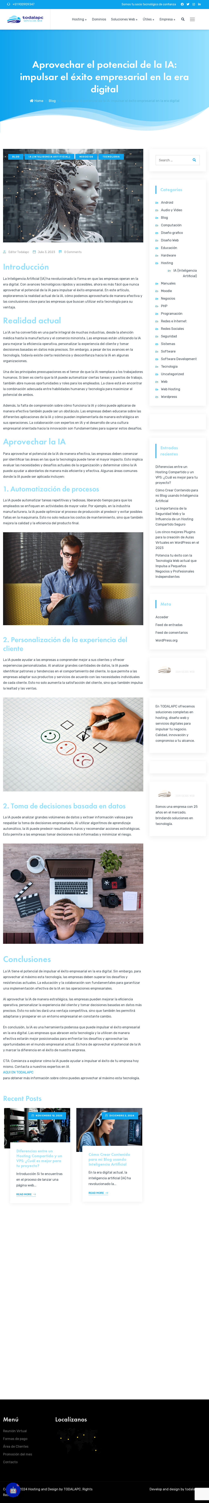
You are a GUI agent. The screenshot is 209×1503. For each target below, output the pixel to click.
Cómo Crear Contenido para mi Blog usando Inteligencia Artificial (109, 1159)
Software (168, 351)
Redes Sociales (172, 329)
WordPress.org (167, 640)
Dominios (99, 19)
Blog (52, 101)
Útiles (147, 19)
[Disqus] (73, 1330)
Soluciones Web (123, 19)
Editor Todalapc (18, 252)
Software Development (179, 359)
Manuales (168, 283)
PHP (164, 306)
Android (167, 202)
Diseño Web (170, 240)
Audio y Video (171, 210)
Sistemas (168, 344)
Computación (171, 225)
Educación (169, 248)
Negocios (86, 156)
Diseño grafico (172, 233)
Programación (171, 314)
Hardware (168, 255)
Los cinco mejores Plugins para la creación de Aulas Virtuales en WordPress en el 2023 (177, 540)
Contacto (10, 1462)
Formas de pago (15, 1439)
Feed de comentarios (172, 633)
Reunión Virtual (15, 1431)
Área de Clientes (15, 1446)
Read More (24, 1194)
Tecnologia (111, 156)
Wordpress (169, 397)
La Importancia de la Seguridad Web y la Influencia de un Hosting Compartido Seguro (174, 516)
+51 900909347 (23, 4)
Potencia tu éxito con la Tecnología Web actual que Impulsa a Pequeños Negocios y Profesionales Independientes (176, 566)
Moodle (166, 291)
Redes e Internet (174, 321)
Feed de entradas (169, 625)
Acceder (162, 617)
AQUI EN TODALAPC (18, 1072)
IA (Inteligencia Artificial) (49, 156)
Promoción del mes (17, 1454)
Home (38, 101)
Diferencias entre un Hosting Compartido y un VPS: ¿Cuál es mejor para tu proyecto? (39, 1158)
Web (164, 382)
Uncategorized (172, 374)
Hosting (78, 19)
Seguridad (169, 336)
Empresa (166, 19)
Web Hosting (170, 389)
